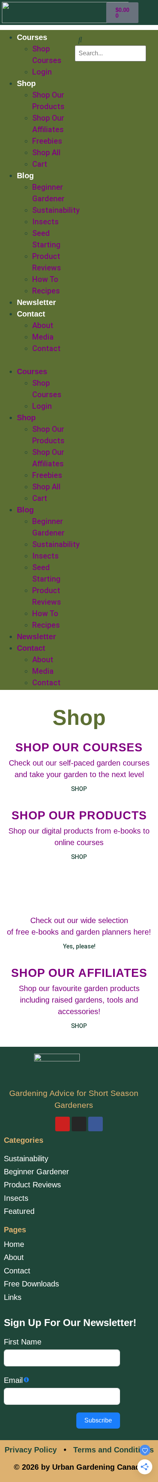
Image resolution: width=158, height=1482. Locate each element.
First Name (22, 1342)
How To (45, 279)
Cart (39, 164)
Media (43, 336)
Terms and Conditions (113, 1450)
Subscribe (98, 1420)
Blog (25, 175)
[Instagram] (79, 1124)
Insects (45, 221)
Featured (19, 1211)
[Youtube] (62, 1124)
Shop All (46, 152)
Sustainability (56, 210)
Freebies (47, 141)
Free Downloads (31, 1284)
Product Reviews (32, 1184)
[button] (41, 360)
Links (12, 1297)
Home (14, 1244)
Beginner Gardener (36, 1171)
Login (42, 71)
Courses (32, 37)
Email (13, 1380)
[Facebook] (95, 1124)
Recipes (46, 290)
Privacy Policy (31, 1450)
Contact (31, 314)
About (42, 325)
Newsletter (36, 302)
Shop (26, 83)
